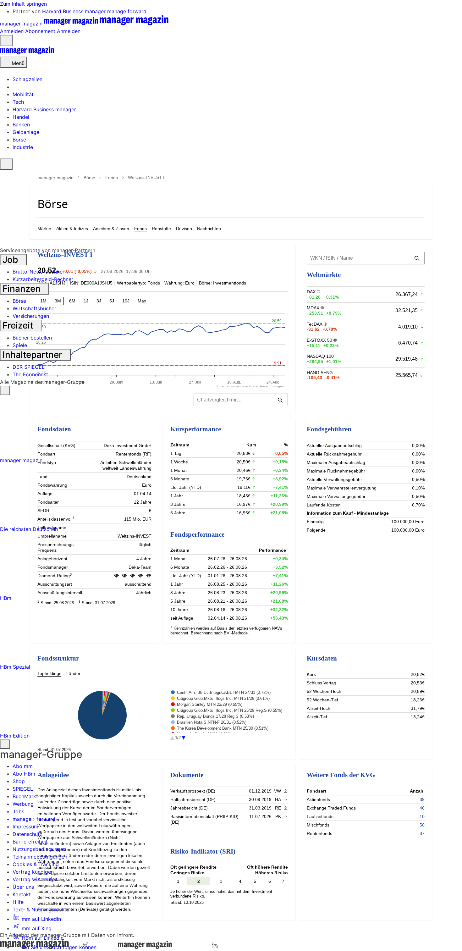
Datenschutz (27, 834)
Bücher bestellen (32, 338)
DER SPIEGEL (29, 367)
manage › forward (34, 819)
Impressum (25, 826)
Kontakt (22, 894)
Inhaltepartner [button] (33, 354)
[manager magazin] (27, 53)
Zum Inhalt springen (23, 4)
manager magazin (55, 177)
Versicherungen (31, 316)
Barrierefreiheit (30, 841)
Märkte (44, 228)
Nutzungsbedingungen (39, 849)
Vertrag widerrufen (35, 879)
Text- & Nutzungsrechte (41, 909)
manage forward (126, 11)
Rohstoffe (161, 228)
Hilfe (18, 902)
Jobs (18, 811)
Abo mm (23, 766)
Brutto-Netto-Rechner (38, 271)
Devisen (184, 228)
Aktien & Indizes (72, 228)
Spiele (20, 345)
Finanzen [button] (23, 288)
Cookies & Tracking (36, 864)
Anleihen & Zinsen (111, 228)
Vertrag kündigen (33, 872)
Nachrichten (209, 228)
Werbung (23, 804)
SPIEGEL (23, 789)
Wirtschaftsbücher (34, 308)
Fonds (111, 177)
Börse (89, 177)
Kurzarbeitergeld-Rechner (43, 279)
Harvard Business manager (74, 11)
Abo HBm (24, 774)
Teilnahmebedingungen (40, 857)
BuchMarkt (25, 796)
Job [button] (11, 259)
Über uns (23, 887)
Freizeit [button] (19, 325)
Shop (19, 781)
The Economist (30, 374)
